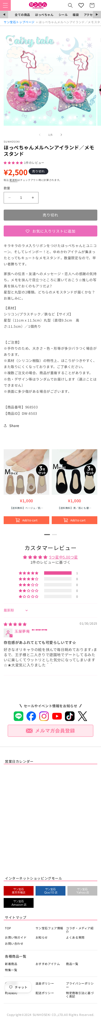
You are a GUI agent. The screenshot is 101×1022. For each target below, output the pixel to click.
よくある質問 (75, 937)
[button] (5, 5)
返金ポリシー (45, 983)
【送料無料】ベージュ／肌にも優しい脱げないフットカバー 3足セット (26, 507)
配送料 (13, 180)
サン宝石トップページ (19, 22)
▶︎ (97, 14)
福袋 (76, 14)
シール (63, 14)
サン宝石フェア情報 (49, 928)
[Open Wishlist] (81, 5)
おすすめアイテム (48, 964)
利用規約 (11, 993)
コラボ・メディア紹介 (79, 929)
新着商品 (11, 964)
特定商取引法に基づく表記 (80, 994)
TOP (8, 928)
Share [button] (14, 425)
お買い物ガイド (15, 937)
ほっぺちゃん (44, 14)
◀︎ (4, 14)
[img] (15, 624)
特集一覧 (11, 970)
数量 (7, 188)
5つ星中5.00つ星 (63, 557)
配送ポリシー (45, 993)
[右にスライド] (61, 134)
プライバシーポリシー (80, 985)
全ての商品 (22, 14)
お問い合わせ (14, 943)
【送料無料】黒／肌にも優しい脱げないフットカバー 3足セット (74, 507)
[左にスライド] (39, 134)
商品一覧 (72, 964)
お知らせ (42, 937)
